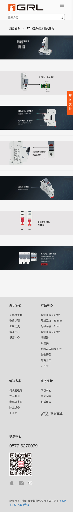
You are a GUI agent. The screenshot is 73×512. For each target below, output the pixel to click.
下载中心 (46, 390)
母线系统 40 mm (50, 326)
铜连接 (45, 343)
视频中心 (14, 337)
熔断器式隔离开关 (51, 349)
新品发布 (14, 28)
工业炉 (13, 413)
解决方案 (15, 381)
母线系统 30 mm (50, 332)
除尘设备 (14, 407)
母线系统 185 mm (51, 320)
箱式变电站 (15, 390)
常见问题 (46, 396)
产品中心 (47, 305)
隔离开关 (46, 360)
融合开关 (46, 354)
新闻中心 (14, 332)
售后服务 (46, 401)
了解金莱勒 (15, 315)
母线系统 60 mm (50, 315)
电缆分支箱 (15, 401)
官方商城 (57, 413)
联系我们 (15, 436)
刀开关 (45, 366)
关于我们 (15, 305)
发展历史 (14, 326)
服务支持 (47, 381)
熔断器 (45, 337)
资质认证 (14, 320)
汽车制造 (14, 396)
